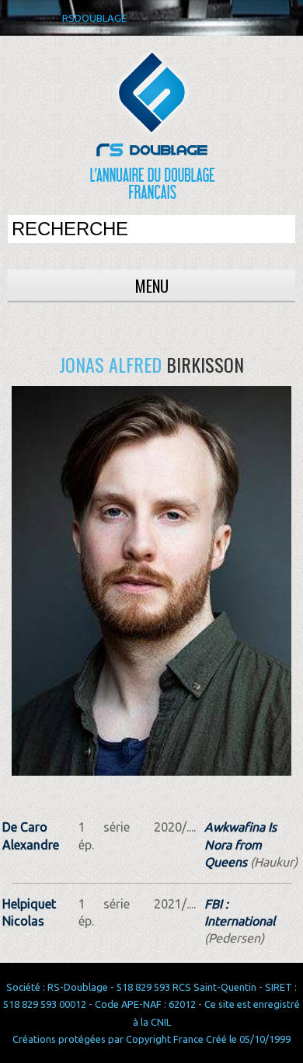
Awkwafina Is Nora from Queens (240, 844)
